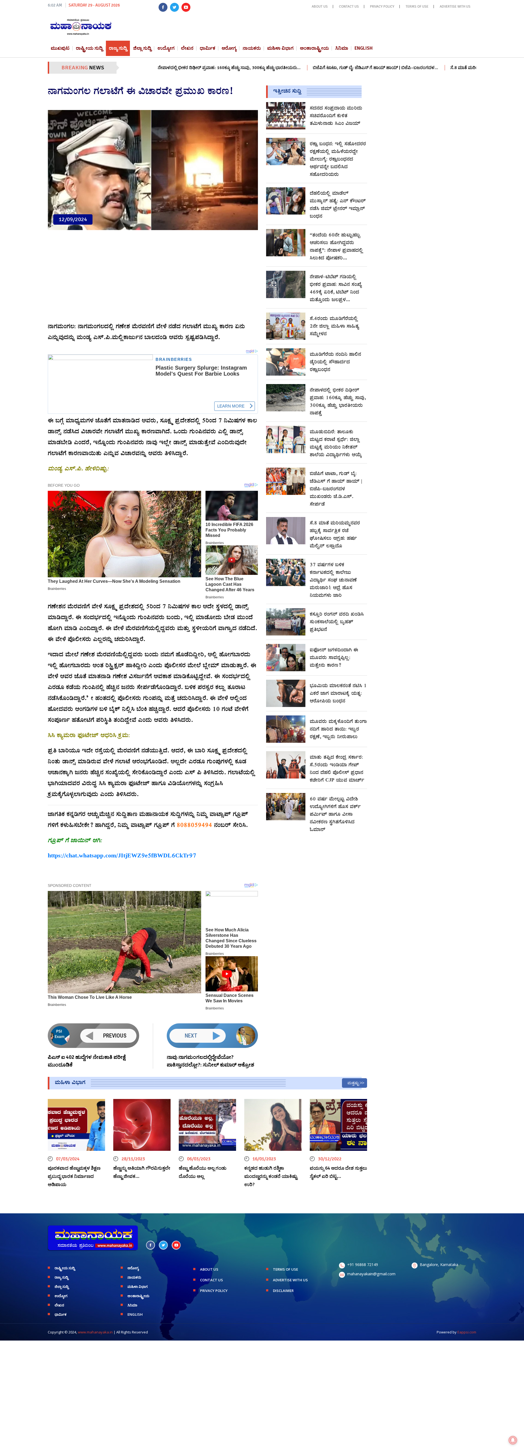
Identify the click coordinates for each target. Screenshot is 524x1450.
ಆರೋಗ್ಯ (229, 48)
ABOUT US (320, 6)
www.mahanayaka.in (95, 1332)
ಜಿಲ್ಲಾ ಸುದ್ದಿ (142, 48)
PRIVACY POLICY (382, 6)
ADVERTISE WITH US (455, 6)
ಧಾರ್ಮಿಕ (207, 48)
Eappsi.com (466, 1332)
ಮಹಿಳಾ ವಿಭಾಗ (280, 48)
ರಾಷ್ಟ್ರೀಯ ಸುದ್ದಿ (89, 48)
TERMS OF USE (417, 6)
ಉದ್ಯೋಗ (166, 48)
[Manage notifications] (512, 1440)
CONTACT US (349, 6)
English (364, 48)
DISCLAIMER (283, 1290)
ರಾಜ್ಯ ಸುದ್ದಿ (118, 48)
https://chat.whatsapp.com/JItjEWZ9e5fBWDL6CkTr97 (122, 856)
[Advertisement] (153, 279)
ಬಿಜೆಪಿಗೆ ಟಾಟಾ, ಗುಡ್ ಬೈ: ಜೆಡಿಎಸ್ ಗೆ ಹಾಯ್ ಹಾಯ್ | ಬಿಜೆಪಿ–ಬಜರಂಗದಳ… (282, 67)
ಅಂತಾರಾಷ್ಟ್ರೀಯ (314, 48)
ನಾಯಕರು (252, 48)
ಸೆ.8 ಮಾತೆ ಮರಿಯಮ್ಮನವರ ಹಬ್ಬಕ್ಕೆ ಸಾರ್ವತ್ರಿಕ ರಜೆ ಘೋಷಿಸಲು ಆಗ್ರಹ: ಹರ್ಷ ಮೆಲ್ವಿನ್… (426, 67)
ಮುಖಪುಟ (60, 48)
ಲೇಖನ (187, 48)
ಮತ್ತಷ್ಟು (353, 1082)
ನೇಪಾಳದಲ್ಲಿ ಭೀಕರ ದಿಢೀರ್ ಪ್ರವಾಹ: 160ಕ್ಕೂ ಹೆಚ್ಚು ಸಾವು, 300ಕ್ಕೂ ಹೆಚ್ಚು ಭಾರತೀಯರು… (136, 67)
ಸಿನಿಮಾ (341, 48)
